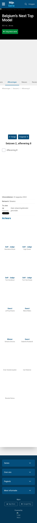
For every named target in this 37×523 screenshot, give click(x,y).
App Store (12, 504)
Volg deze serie (11, 32)
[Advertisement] (18, 59)
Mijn (11, 4)
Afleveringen (12, 82)
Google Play (27, 504)
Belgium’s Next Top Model (18, 18)
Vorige (13, 137)
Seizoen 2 (16, 88)
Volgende (23, 137)
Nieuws (24, 82)
